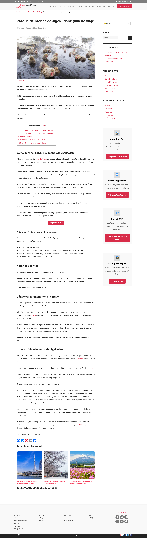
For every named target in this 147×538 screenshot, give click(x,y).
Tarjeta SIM (69, 521)
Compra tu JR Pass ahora (117, 156)
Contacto (68, 535)
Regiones (108, 112)
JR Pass (82, 425)
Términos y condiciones (99, 535)
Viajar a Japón (83, 6)
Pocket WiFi (69, 515)
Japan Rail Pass (55, 6)
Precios (17, 523)
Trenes (107, 105)
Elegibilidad (19, 529)
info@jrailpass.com (123, 1)
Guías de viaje (110, 118)
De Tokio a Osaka (111, 82)
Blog (114, 6)
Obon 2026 (109, 62)
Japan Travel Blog (35, 12)
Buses (42, 521)
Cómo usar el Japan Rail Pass (116, 52)
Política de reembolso (87, 535)
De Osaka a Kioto (111, 85)
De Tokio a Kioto (111, 79)
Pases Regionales (69, 6)
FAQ (109, 6)
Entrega (17, 526)
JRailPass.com (20, 12)
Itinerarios (109, 115)
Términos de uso (110, 535)
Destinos (21, 80)
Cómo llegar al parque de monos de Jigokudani (36, 130)
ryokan (80, 359)
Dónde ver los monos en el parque (31, 140)
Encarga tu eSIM (117, 281)
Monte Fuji (109, 55)
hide (43, 125)
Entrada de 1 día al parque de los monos (37, 133)
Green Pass (19, 518)
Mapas (42, 518)
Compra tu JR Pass (56, 223)
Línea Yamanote (111, 91)
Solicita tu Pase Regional (117, 195)
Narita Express (110, 88)
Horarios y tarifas (25, 136)
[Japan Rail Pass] (25, 6)
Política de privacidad (76, 535)
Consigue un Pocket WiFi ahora (117, 238)
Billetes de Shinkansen (113, 58)
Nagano (90, 368)
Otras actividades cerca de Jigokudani (33, 143)
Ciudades (108, 109)
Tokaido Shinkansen (112, 76)
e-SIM (67, 518)
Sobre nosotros (61, 535)
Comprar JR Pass (124, 6)
